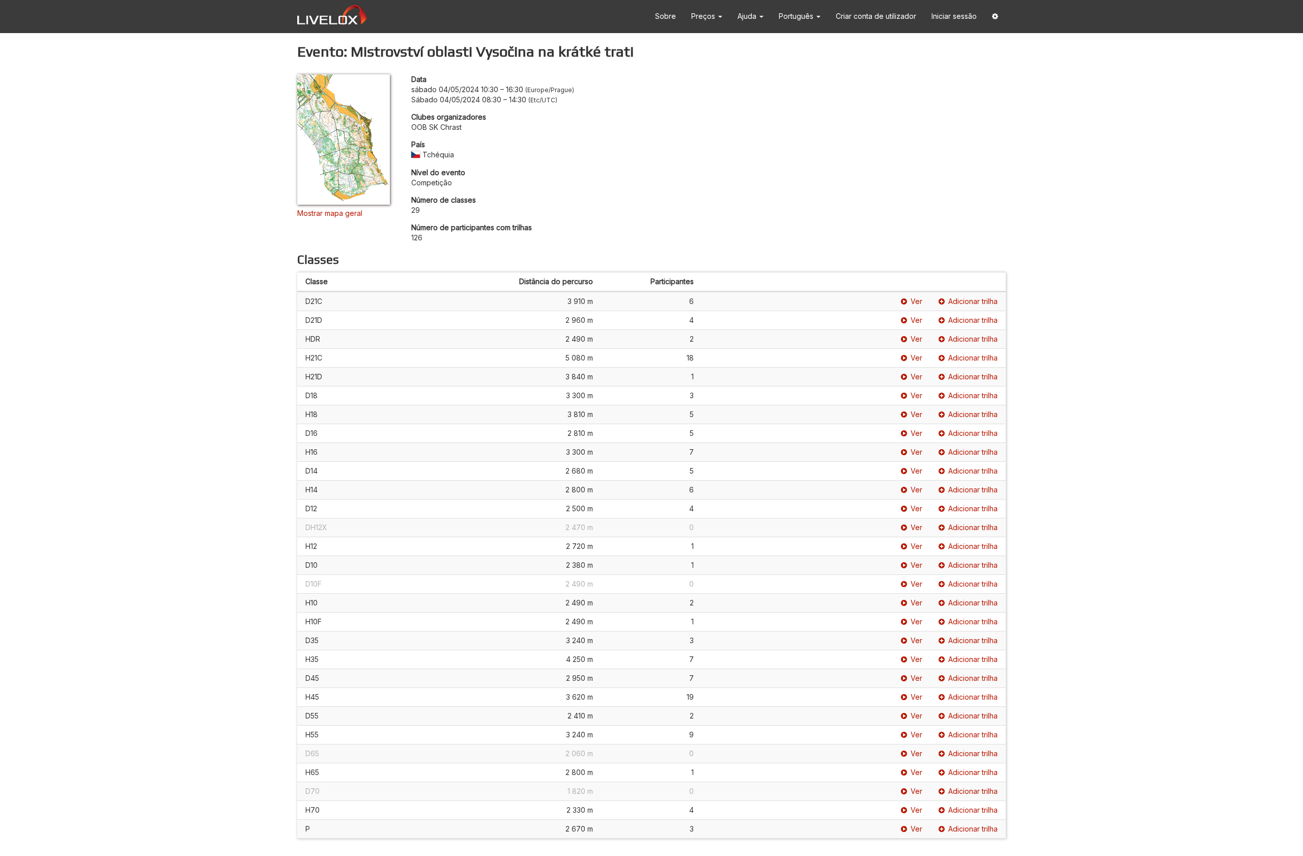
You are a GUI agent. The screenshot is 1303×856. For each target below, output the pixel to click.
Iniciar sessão (954, 16)
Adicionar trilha (973, 301)
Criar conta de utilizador (876, 16)
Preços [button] (704, 16)
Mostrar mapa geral (329, 213)
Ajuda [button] (748, 16)
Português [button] (797, 16)
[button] (995, 16)
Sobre (665, 16)
